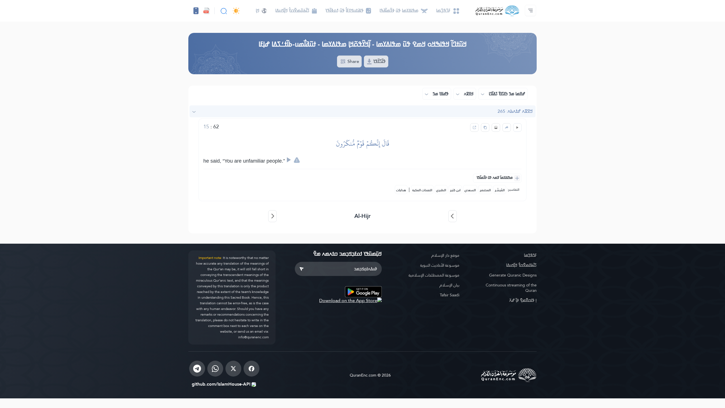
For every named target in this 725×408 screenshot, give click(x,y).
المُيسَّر (500, 190)
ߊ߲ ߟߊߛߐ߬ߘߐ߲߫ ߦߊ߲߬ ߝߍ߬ (523, 300)
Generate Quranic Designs (513, 275)
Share (352, 61)
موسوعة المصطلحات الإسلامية (434, 275)
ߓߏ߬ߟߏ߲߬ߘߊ (530, 255)
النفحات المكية (422, 190)
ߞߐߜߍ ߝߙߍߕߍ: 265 (515, 111)
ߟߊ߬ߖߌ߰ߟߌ (379, 61)
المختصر (485, 190)
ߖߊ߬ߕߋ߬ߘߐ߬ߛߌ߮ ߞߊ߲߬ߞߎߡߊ (521, 265)
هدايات (401, 190)
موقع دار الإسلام (445, 255)
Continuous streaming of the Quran (511, 287)
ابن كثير (455, 190)
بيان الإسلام (449, 285)
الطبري (441, 190)
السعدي (470, 190)
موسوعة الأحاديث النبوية (439, 265)
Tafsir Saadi (449, 295)
